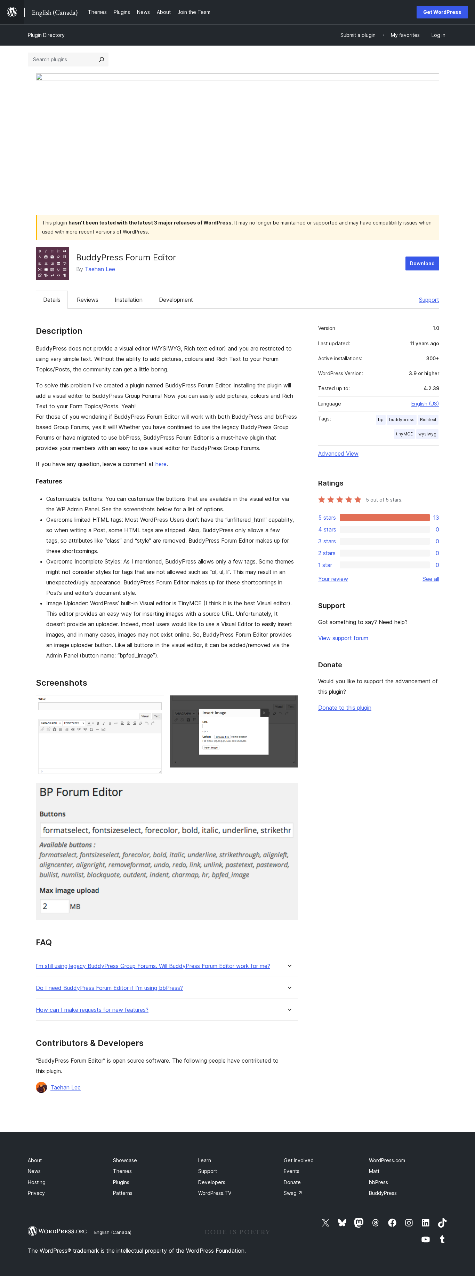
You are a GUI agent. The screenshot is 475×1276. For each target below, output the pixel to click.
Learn (204, 1160)
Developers (211, 1182)
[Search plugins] (101, 59)
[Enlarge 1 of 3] (154, 704)
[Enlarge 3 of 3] (288, 792)
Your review (333, 578)
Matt (374, 1171)
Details (52, 299)
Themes (122, 1171)
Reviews (87, 299)
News (34, 1171)
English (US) (425, 404)
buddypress (401, 419)
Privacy (36, 1193)
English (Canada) (112, 1232)
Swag (293, 1193)
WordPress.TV (214, 1193)
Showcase (125, 1160)
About (35, 1160)
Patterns (122, 1193)
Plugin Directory (46, 35)
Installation (129, 299)
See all (430, 578)
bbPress (378, 1182)
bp (381, 419)
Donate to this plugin (344, 707)
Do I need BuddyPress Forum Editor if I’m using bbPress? (109, 988)
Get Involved (299, 1160)
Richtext (428, 419)
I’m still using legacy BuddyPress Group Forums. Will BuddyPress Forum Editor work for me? (153, 966)
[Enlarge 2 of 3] (288, 704)
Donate (292, 1182)
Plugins (121, 1182)
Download (422, 263)
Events (291, 1171)
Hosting (37, 1182)
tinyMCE (404, 433)
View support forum (343, 638)
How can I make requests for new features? (92, 1010)
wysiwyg (427, 433)
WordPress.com (387, 1160)
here (161, 463)
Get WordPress (442, 12)
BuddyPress (383, 1193)
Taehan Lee (100, 269)
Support (429, 299)
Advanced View (338, 453)
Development (176, 299)
